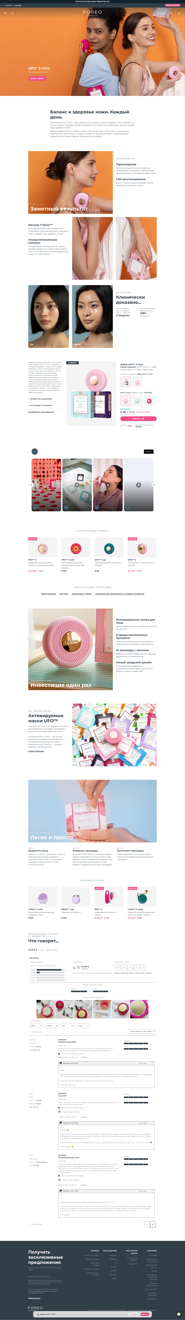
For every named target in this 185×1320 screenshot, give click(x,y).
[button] (179, 1314)
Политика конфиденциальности (39, 1291)
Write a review (51, 950)
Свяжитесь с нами (91, 1255)
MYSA (154, 1271)
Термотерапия (48, 594)
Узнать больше (36, 751)
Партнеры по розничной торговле (151, 1277)
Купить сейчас (37, 78)
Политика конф (151, 1289)
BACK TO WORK (172, 5)
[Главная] (92, 14)
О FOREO (153, 1255)
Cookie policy (152, 1299)
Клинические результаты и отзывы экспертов (119, 594)
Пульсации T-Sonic (82, 594)
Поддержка (132, 1264)
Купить (144, 1314)
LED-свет (64, 594)
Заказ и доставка (92, 1259)
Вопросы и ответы (91, 1269)
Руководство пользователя (41, 412)
